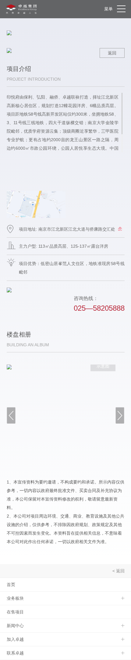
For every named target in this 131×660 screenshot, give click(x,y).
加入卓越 (15, 639)
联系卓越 (15, 653)
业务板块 (15, 598)
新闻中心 (15, 625)
